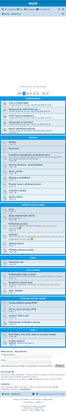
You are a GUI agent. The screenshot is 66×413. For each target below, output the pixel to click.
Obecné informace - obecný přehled (26, 165)
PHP (10, 218)
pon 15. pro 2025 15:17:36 (41, 118)
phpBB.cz (38, 402)
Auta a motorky (33, 270)
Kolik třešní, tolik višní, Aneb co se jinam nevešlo (32, 334)
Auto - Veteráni (16, 290)
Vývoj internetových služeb (22, 216)
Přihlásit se (6, 351)
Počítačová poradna (18, 224)
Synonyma (14, 148)
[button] (19, 93)
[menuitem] (20, 9)
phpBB (25, 399)
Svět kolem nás (16, 262)
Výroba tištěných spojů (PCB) (23, 303)
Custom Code (25, 406)
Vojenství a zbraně (17, 190)
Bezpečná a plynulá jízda (21, 282)
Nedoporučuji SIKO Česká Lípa (23, 109)
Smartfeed (12, 9)
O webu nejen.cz (17, 341)
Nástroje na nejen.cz (26, 343)
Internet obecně (16, 243)
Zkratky (12, 142)
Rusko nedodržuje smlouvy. (22, 129)
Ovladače (13, 234)
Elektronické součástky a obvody (24, 322)
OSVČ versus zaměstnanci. (22, 116)
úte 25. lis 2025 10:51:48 (43, 131)
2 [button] (27, 93)
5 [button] (37, 93)
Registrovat (21, 351)
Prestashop (17, 218)
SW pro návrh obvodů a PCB (22, 309)
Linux (11, 209)
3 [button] (30, 93)
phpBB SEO (38, 408)
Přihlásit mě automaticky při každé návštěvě (35, 366)
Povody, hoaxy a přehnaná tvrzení (25, 184)
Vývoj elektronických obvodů (33, 298)
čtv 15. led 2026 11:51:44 (41, 111)
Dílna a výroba (15, 171)
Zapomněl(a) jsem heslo (10, 366)
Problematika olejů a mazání (22, 274)
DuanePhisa (25, 389)
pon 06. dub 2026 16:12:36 (41, 105)
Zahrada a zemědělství (19, 178)
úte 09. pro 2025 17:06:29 (41, 124)
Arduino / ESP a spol (19, 316)
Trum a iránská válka (18, 103)
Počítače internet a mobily (33, 205)
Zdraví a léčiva (16, 197)
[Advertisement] (33, 51)
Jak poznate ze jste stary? (21, 122)
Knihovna (33, 138)
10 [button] (44, 93)
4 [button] (34, 93)
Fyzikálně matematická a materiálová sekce (29, 155)
